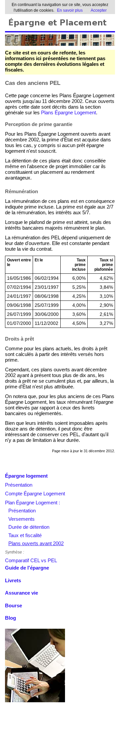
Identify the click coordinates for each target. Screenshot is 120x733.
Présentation (18, 485)
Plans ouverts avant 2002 (36, 543)
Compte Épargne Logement (35, 493)
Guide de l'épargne (27, 568)
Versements (21, 519)
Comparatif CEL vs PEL (31, 560)
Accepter (99, 10)
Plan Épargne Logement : (32, 502)
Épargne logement (26, 476)
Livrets (13, 580)
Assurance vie (21, 593)
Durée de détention (28, 527)
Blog (10, 618)
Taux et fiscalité (25, 535)
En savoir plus (70, 10)
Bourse (13, 605)
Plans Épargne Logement (68, 112)
